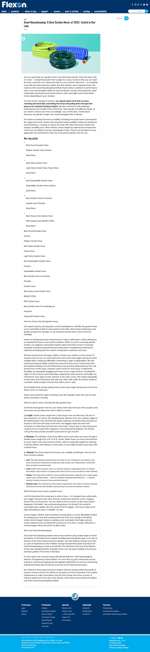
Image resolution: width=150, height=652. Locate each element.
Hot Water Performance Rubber (115, 614)
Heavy (23, 614)
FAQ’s (41, 637)
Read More (31, 155)
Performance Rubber (111, 611)
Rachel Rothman (66, 557)
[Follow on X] (141, 5)
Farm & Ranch (47, 614)
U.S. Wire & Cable (115, 643)
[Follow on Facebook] (132, 5)
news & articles (72, 11)
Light (23, 608)
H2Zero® (86, 608)
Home (23, 637)
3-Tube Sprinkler (68, 614)
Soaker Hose (67, 611)
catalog (86, 11)
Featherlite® (87, 611)
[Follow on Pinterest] (144, 5)
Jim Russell (72, 112)
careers (57, 11)
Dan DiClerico (75, 541)
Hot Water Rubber (49, 611)
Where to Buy (50, 637)
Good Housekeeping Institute (49, 88)
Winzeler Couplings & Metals (119, 647)
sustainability (100, 11)
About (29, 637)
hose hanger (31, 515)
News (25, 19)
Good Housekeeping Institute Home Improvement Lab (51, 535)
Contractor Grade (48, 617)
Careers (35, 637)
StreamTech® (47, 620)
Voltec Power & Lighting (117, 645)
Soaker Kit (66, 617)
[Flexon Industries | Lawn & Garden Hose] (15, 5)
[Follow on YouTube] (147, 5)
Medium (24, 611)
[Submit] (146, 11)
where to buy (31, 11)
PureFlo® (86, 614)
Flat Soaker (66, 620)
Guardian (45, 626)
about (4, 11)
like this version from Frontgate (60, 507)
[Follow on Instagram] (135, 5)
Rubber (44, 608)
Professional (107, 608)
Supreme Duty (47, 623)
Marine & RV (67, 608)
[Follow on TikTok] (138, 5)
